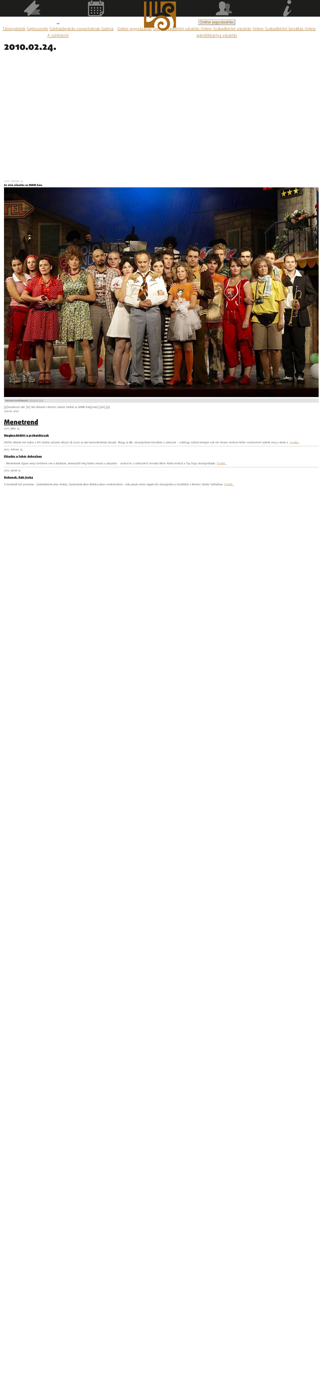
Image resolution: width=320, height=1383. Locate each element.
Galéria (107, 29)
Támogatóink (14, 29)
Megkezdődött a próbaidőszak (26, 435)
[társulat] (224, 9)
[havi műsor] (96, 9)
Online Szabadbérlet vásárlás (226, 29)
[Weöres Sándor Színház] (160, 16)
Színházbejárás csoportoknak (75, 29)
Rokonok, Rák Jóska (18, 477)
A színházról (57, 36)
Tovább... (295, 443)
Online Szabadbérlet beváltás (278, 29)
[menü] (58, 23)
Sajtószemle (37, 29)
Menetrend (21, 423)
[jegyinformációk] (288, 9)
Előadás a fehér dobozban (23, 456)
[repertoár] (32, 9)
